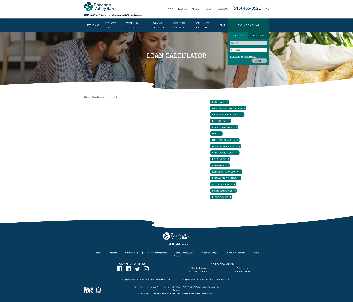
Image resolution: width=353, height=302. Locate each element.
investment (219, 159)
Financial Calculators (198, 271)
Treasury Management (132, 25)
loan (215, 133)
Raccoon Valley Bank (152, 293)
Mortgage (218, 101)
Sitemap (176, 289)
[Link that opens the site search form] (267, 8)
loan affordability (223, 139)
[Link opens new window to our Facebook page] (119, 270)
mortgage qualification (227, 108)
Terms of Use (151, 286)
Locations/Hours (242, 271)
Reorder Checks (198, 267)
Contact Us (223, 8)
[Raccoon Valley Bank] (100, 10)
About (256, 252)
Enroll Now (235, 56)
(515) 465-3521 (247, 8)
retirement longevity (225, 171)
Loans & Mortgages (156, 25)
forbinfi (212, 293)
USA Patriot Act (188, 286)
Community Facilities (202, 25)
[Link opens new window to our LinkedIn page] (128, 270)
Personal (93, 25)
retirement (218, 165)
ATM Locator (243, 267)
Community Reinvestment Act (169, 286)
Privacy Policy (138, 286)
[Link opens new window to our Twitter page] (137, 270)
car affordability (223, 127)
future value (220, 197)
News (221, 25)
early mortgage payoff (226, 114)
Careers (209, 8)
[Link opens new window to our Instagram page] (146, 270)
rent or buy (219, 120)
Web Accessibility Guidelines (207, 286)
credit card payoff (223, 152)
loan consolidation (224, 146)
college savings (222, 184)
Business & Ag (111, 25)
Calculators (97, 96)
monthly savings (222, 190)
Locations (182, 8)
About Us (196, 8)
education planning (224, 178)
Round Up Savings (179, 25)
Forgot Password (248, 56)
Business (258, 35)
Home (87, 96)
